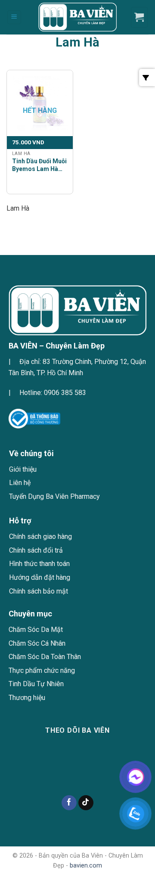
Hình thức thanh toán (39, 564)
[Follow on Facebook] (69, 803)
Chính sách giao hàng (40, 536)
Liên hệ (20, 483)
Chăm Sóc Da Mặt (36, 629)
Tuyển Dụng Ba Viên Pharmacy (54, 496)
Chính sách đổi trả (36, 550)
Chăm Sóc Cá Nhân (37, 643)
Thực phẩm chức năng (42, 670)
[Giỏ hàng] (139, 17)
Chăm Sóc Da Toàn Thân (45, 657)
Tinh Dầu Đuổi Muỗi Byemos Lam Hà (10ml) (39, 165)
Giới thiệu (23, 469)
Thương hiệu (27, 698)
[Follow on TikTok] (85, 803)
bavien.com (86, 865)
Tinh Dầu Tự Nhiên (36, 684)
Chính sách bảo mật (38, 591)
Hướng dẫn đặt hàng (39, 577)
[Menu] (14, 17)
